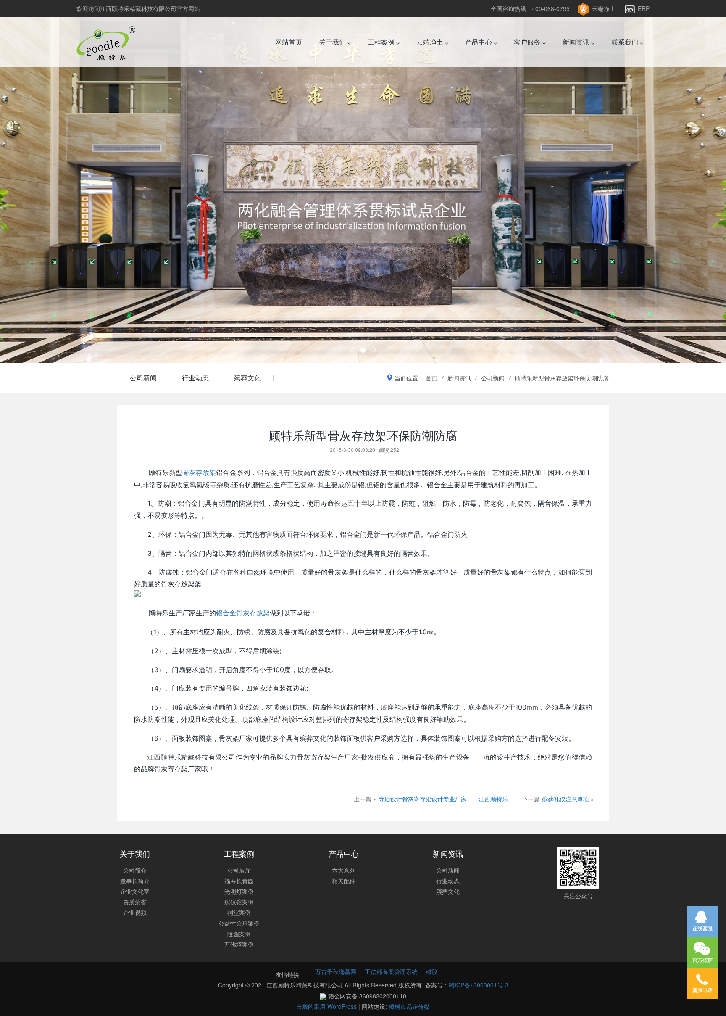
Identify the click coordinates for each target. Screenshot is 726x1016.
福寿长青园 (239, 880)
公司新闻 (143, 378)
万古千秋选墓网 (335, 971)
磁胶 (432, 971)
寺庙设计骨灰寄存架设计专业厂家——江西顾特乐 (443, 798)
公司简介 (135, 870)
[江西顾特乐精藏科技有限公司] (105, 42)
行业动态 (195, 378)
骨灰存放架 (199, 472)
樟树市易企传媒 (409, 1006)
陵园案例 (239, 933)
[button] (54, 181)
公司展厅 (239, 870)
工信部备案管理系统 (391, 971)
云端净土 (604, 8)
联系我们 (625, 42)
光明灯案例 (239, 891)
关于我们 (333, 42)
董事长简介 (135, 880)
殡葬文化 (247, 378)
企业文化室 (135, 891)
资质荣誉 (135, 901)
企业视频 (135, 912)
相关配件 (343, 880)
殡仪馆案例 (239, 901)
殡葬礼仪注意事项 (565, 798)
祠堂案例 (239, 912)
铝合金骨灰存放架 (243, 613)
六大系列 (343, 870)
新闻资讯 (577, 42)
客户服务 (528, 42)
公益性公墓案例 (239, 923)
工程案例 (382, 42)
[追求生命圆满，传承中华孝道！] (363, 181)
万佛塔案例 (239, 944)
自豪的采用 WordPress (327, 1006)
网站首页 (288, 42)
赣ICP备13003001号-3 (478, 985)
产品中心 (479, 42)
